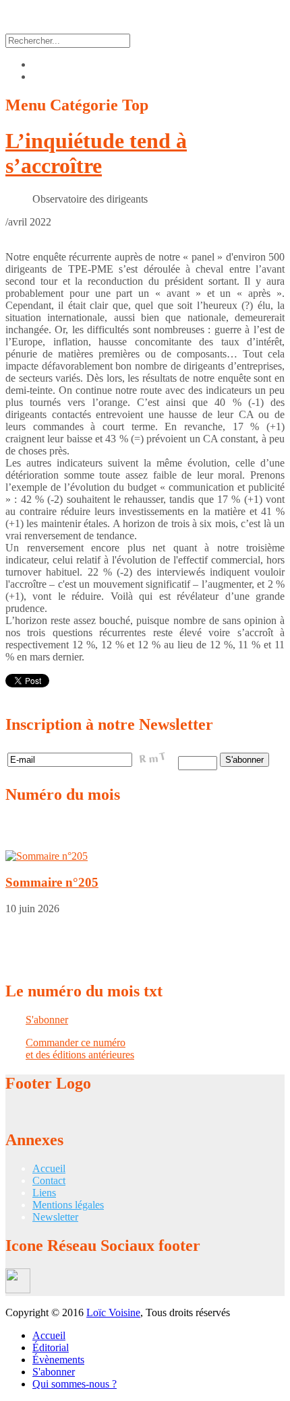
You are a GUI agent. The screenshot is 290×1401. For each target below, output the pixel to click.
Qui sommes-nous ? (74, 1384)
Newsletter (55, 1217)
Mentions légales (68, 1204)
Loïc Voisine (113, 1312)
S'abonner (47, 1019)
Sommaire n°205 (51, 882)
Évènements (58, 1359)
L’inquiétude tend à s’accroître (96, 153)
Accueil (48, 1168)
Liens (44, 1192)
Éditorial (50, 1347)
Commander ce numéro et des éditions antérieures (80, 1048)
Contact (48, 1180)
